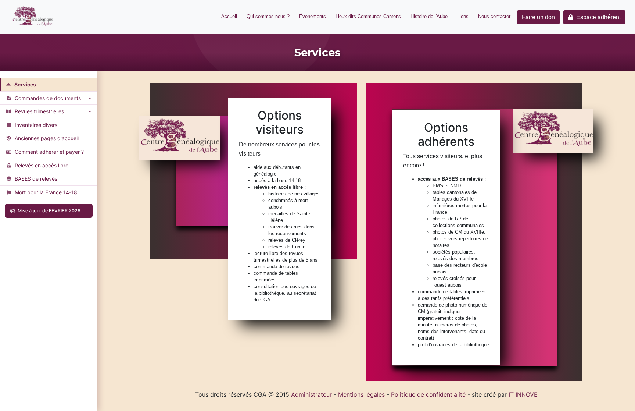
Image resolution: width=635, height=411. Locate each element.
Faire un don (538, 17)
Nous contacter (494, 16)
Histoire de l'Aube (429, 16)
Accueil (229, 16)
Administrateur (311, 394)
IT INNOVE (523, 394)
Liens (463, 16)
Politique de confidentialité (428, 394)
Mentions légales (361, 394)
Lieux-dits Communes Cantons (368, 16)
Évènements (312, 16)
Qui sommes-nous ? (268, 16)
